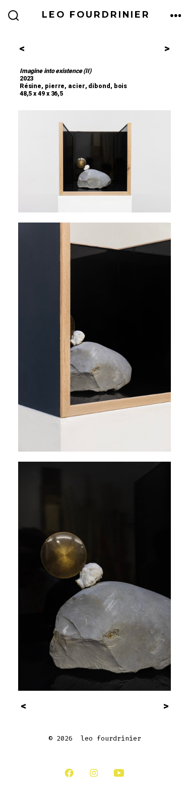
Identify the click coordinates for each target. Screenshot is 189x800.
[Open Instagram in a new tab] (93, 773)
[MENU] (175, 16)
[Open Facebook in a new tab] (69, 773)
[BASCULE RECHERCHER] (13, 16)
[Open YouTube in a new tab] (119, 773)
